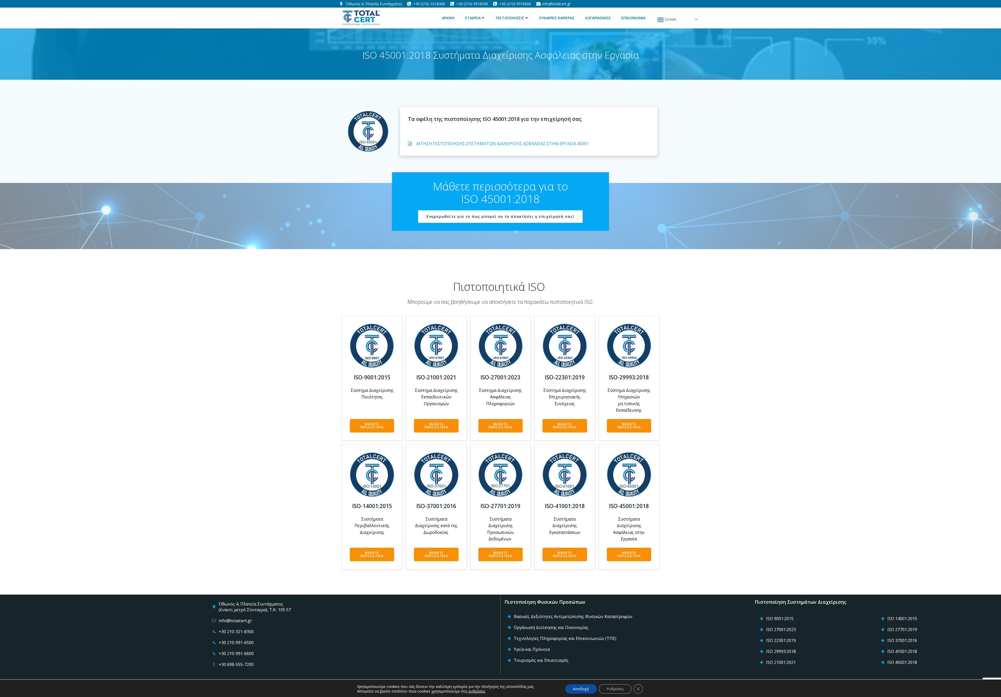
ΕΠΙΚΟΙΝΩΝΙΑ (633, 17)
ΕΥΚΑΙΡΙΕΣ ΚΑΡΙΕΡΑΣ (557, 17)
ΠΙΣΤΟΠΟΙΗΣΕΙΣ (510, 17)
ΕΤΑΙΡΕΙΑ (473, 17)
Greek (670, 19)
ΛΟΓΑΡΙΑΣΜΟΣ (598, 17)
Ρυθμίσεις (615, 688)
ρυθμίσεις (476, 691)
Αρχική (448, 17)
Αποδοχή (581, 688)
